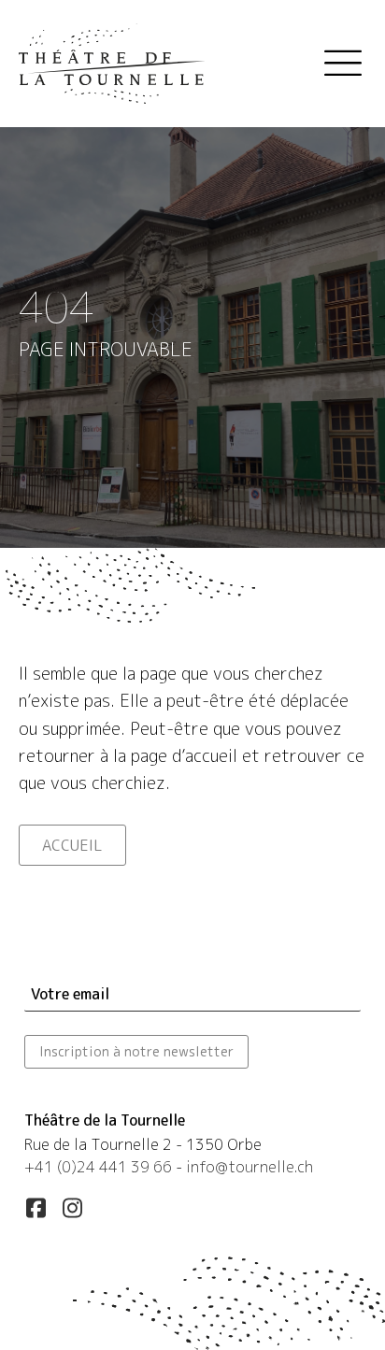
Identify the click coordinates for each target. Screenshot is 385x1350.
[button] (35, 1208)
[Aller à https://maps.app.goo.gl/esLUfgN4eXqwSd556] (192, 1146)
